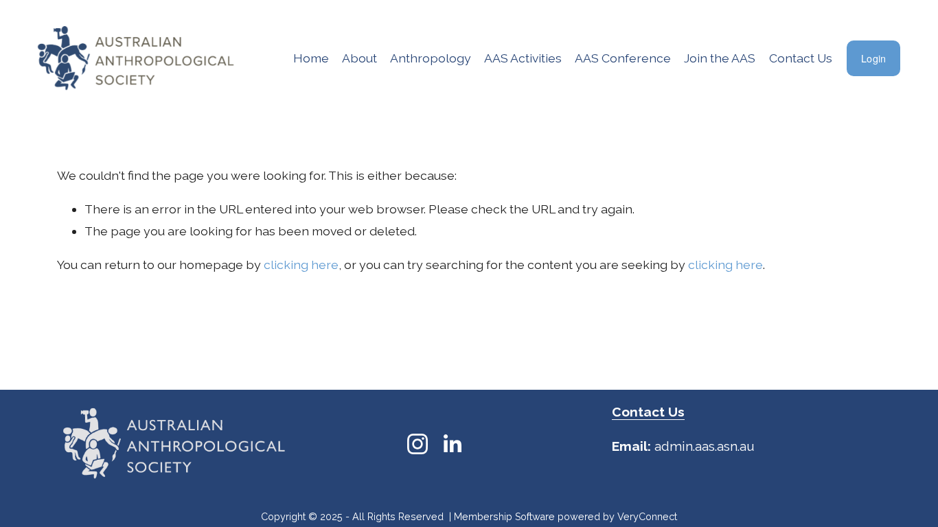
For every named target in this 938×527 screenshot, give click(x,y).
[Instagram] (417, 444)
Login (873, 58)
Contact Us (800, 58)
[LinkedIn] (452, 444)
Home (311, 58)
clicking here (301, 264)
